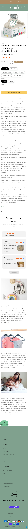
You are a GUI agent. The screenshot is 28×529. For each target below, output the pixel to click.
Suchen (4, 448)
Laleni (9, 526)
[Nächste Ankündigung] (25, 1)
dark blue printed (7, 72)
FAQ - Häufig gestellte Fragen (9, 454)
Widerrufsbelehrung (7, 470)
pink (22, 72)
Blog (4, 461)
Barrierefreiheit (6, 486)
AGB (4, 473)
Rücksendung (6, 451)
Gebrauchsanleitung (7, 458)
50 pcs (11, 81)
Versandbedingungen (8, 483)
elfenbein (5, 68)
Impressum (5, 480)
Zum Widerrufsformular (4, 423)
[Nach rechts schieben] (17, 41)
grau (16, 72)
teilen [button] (4, 206)
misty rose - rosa (17, 75)
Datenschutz (6, 476)
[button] (2, 7)
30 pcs (4, 81)
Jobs (4, 436)
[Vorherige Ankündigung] (2, 1)
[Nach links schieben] (10, 41)
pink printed (6, 75)
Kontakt (5, 439)
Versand (7, 63)
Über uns (5, 432)
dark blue (13, 68)
